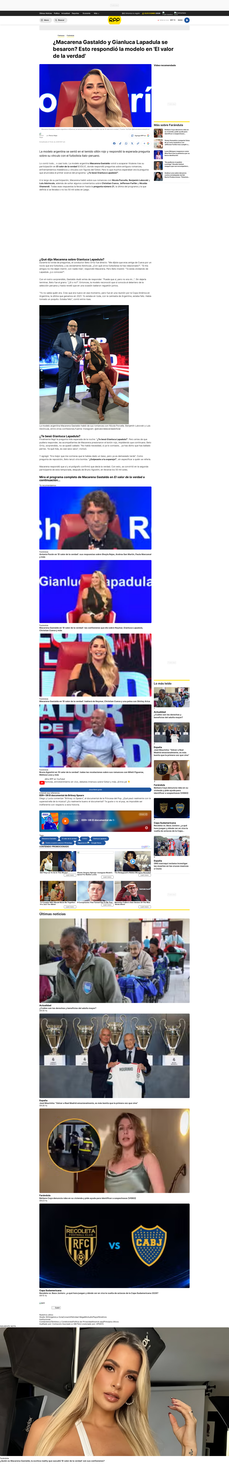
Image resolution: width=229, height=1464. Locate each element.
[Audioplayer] (146, 827)
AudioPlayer (93, 1317)
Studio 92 (43, 1317)
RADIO (180, 20)
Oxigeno (52, 1317)
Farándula (70, 35)
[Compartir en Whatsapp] (126, 143)
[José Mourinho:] (172, 732)
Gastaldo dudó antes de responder (84, 279)
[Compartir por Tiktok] (120, 143)
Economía (86, 13)
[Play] (187, 20)
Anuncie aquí (98, 1321)
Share (142, 814)
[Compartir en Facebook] (114, 143)
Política (57, 13)
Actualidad (65, 13)
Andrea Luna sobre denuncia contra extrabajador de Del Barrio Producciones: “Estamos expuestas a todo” (176, 176)
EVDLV (81, 166)
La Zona (59, 1317)
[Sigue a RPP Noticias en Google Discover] (146, 143)
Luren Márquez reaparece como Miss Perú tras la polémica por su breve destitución (177, 153)
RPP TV (172, 20)
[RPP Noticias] (114, 20)
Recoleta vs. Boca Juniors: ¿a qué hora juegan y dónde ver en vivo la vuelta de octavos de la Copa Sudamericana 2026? (98, 1293)
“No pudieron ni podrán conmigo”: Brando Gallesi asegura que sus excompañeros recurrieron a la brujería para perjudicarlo (177, 166)
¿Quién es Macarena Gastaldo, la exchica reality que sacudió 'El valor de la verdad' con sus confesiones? (52, 1461)
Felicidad (75, 1317)
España (158, 747)
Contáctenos (45, 1321)
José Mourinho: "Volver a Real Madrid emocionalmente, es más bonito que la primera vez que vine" (171, 752)
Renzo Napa (53, 135)
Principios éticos (111, 1321)
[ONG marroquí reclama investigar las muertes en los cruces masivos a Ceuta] (172, 846)
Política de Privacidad (82, 1321)
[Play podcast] (65, 821)
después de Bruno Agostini (86, 469)
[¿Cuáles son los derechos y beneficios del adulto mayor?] (172, 697)
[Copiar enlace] (138, 143)
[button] (96, 13)
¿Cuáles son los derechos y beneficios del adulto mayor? (67, 1008)
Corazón (67, 1317)
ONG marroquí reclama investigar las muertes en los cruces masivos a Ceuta (171, 866)
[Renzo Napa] (42, 135)
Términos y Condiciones (62, 1321)
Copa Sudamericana (165, 823)
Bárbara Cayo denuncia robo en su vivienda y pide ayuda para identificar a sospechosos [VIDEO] (177, 133)
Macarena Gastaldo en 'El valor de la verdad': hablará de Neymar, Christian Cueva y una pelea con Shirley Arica (94, 701)
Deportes (75, 13)
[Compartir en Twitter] (132, 143)
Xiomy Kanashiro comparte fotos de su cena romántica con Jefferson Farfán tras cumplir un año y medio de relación (177, 143)
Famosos (61, 35)
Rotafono (102, 1317)
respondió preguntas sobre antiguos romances (117, 166)
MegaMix (83, 1317)
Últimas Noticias (45, 13)
